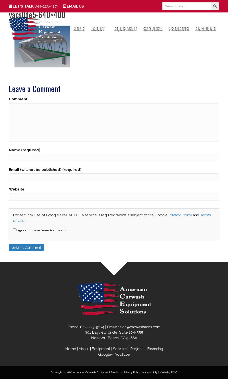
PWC (174, 372)
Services (152, 28)
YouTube (122, 354)
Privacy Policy (180, 215)
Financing (205, 28)
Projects (179, 28)
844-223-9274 (36, 6)
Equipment (125, 28)
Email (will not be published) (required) (45, 169)
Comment (18, 99)
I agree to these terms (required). (41, 230)
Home (78, 28)
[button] (107, 28)
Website (16, 189)
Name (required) (24, 150)
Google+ (105, 354)
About (97, 28)
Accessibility (150, 372)
